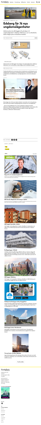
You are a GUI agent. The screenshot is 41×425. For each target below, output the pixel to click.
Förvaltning (17, 2)
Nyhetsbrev (3, 410)
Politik (28, 2)
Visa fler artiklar (20, 361)
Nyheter (12, 2)
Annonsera (3, 411)
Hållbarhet (23, 2)
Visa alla (35, 153)
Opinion (33, 2)
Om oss (2, 408)
